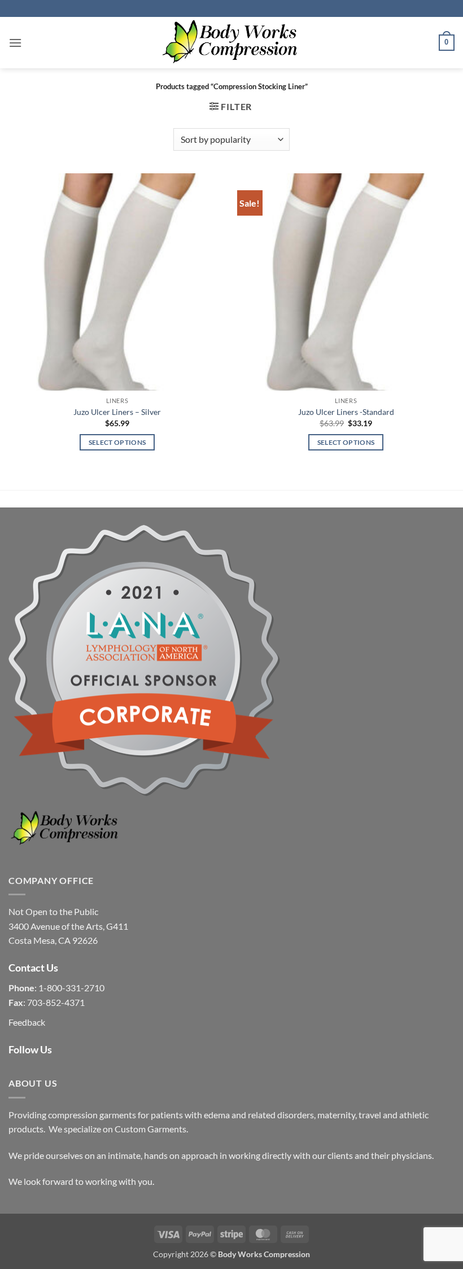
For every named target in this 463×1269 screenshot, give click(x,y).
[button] (15, 42)
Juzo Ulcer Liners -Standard (346, 412)
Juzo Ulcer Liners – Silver (117, 412)
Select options (117, 442)
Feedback (26, 1022)
